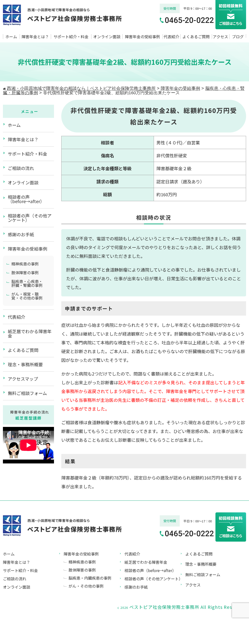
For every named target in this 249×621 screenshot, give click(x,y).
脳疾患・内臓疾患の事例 (90, 578)
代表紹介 (171, 36)
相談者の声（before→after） (26, 199)
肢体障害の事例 (25, 272)
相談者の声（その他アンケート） (30, 217)
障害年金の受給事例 (142, 36)
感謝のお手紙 (21, 234)
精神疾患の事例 (25, 264)
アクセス (220, 36)
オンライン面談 (106, 36)
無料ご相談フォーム (27, 393)
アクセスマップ (23, 379)
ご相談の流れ (21, 168)
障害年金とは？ (35, 36)
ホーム (11, 36)
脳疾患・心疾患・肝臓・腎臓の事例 (27, 283)
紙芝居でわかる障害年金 (30, 333)
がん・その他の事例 (86, 586)
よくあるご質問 (196, 36)
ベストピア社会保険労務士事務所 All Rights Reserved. (187, 607)
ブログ (238, 36)
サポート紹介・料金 (71, 36)
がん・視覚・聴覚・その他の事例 (27, 296)
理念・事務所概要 (25, 364)
